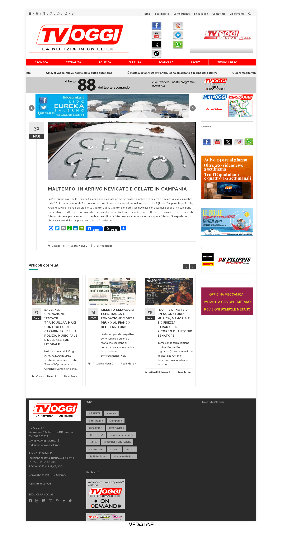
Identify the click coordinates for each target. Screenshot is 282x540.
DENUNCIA (96, 434)
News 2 (109, 363)
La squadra (201, 13)
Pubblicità (92, 472)
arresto (111, 413)
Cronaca (41, 62)
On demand (236, 13)
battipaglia (96, 420)
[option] (112, 106)
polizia (93, 442)
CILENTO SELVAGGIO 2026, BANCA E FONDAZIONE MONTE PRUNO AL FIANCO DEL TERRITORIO (117, 318)
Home (146, 13)
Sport (195, 62)
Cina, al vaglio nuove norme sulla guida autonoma (58, 72)
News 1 (83, 245)
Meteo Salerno (214, 109)
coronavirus (116, 427)
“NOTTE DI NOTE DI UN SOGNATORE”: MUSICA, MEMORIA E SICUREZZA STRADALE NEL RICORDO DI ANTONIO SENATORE (174, 322)
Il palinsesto (161, 13)
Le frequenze (181, 13)
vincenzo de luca (124, 456)
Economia (166, 62)
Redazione (106, 245)
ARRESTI (94, 413)
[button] (32, 108)
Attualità (73, 62)
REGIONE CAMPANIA (117, 442)
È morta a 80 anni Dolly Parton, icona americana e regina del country (151, 72)
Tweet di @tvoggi (212, 401)
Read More (71, 376)
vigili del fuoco (98, 456)
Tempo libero (227, 62)
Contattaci (218, 13)
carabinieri (95, 427)
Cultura (135, 62)
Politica (105, 62)
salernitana (96, 449)
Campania (115, 420)
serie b (130, 449)
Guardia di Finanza (121, 434)
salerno (114, 449)
